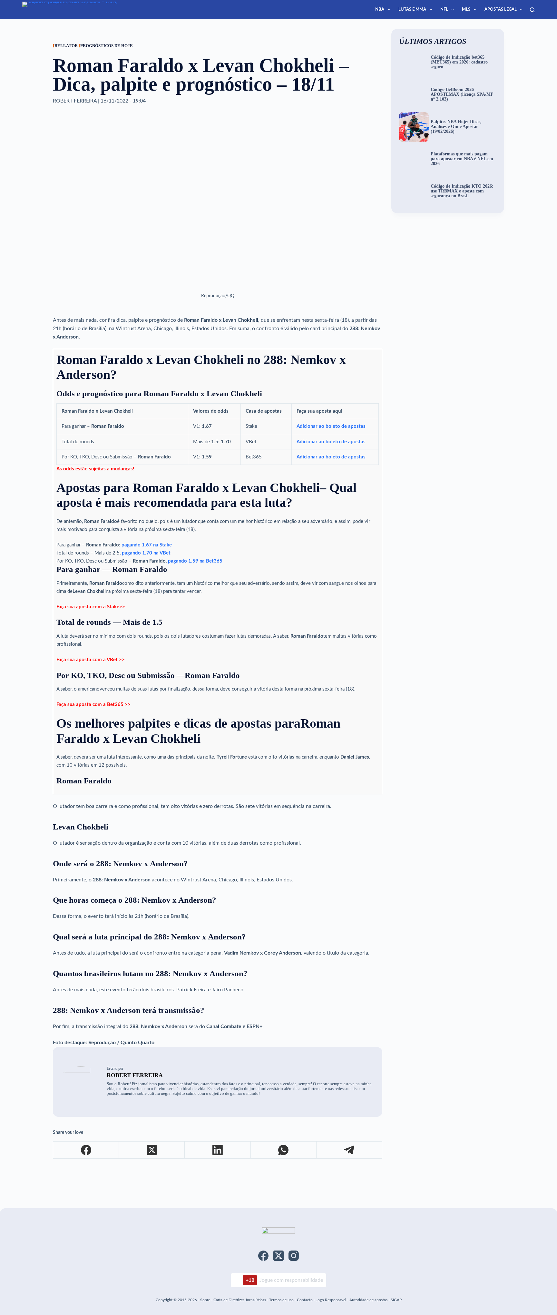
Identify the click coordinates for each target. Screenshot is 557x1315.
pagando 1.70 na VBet (146, 553)
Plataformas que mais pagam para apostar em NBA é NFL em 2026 (462, 159)
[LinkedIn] (217, 1150)
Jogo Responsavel (331, 1300)
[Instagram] (293, 1256)
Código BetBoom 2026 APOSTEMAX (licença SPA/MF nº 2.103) (462, 94)
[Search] (532, 9)
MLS (466, 9)
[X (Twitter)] (152, 1150)
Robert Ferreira (135, 1075)
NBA (379, 9)
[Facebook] (86, 1150)
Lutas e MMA (412, 9)
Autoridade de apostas (368, 1300)
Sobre (205, 1300)
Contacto (305, 1300)
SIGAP (396, 1300)
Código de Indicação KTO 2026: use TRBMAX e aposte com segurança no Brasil (462, 191)
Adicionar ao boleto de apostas (331, 426)
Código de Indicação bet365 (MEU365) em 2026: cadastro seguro (459, 62)
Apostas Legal (500, 9)
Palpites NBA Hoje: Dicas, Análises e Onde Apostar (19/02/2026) (456, 127)
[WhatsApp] (284, 1150)
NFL (444, 9)
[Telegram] (349, 1150)
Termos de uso (281, 1300)
